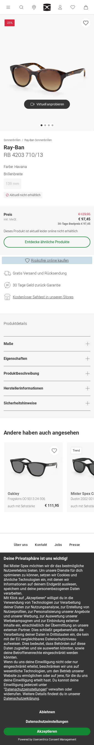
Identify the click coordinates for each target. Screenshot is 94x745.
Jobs (58, 545)
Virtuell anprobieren (50, 104)
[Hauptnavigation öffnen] (8, 7)
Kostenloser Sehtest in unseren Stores (43, 296)
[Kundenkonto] (60, 7)
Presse (74, 545)
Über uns (21, 545)
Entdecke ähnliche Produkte (47, 242)
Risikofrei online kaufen (50, 260)
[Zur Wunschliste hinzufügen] (85, 22)
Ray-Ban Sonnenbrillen (38, 140)
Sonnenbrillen (12, 140)
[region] (47, 478)
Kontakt (41, 545)
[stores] (34, 7)
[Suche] (21, 7)
